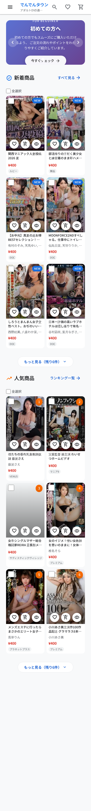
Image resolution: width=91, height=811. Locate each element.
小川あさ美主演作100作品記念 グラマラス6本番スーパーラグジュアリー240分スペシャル (65, 629)
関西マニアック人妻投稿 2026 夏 (24, 156)
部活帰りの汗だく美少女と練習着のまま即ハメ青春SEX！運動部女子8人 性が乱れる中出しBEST (65, 156)
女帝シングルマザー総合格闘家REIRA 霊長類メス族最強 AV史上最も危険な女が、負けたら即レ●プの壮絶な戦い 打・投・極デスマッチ (25, 543)
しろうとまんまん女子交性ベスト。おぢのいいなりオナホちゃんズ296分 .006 (24, 324)
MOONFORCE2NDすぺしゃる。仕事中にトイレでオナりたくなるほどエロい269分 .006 (66, 237)
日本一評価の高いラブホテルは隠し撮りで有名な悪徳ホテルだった (65, 324)
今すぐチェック (45, 61)
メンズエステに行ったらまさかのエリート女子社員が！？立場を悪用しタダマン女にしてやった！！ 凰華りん (24, 629)
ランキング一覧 (65, 378)
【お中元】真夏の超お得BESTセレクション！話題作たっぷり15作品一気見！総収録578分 (25, 237)
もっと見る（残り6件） (45, 361)
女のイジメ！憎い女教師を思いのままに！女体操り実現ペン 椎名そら (65, 543)
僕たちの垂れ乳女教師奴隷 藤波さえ (24, 456)
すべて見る (69, 78)
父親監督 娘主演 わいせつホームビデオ (64, 456)
